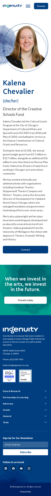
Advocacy (8, 403)
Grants (6, 409)
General (7, 416)
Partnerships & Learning (15, 397)
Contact (25, 249)
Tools (6, 422)
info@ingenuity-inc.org (18, 365)
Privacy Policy (25, 492)
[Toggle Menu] (28, 6)
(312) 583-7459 (16, 359)
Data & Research (11, 391)
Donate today (25, 300)
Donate (41, 6)
